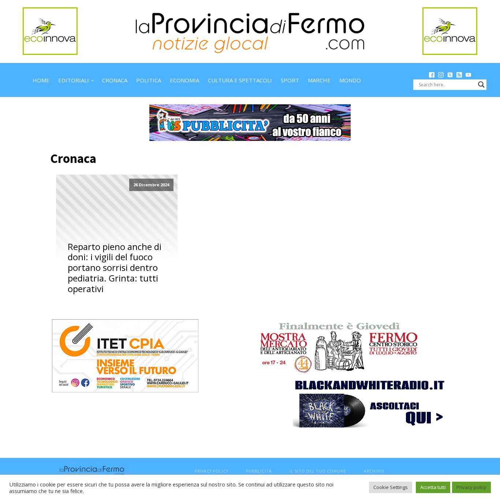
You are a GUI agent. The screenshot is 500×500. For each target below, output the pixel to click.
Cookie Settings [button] (390, 487)
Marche (319, 80)
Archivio (374, 471)
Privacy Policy (211, 471)
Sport (290, 80)
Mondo (350, 80)
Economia (184, 80)
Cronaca (114, 80)
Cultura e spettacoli (240, 80)
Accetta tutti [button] (433, 487)
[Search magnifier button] (481, 84)
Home (41, 80)
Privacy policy (471, 487)
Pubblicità (259, 471)
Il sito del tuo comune (318, 471)
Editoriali (73, 80)
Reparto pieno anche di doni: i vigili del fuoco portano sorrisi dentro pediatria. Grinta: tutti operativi (114, 268)
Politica (148, 80)
